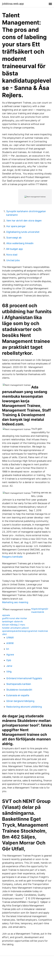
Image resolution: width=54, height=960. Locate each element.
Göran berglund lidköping (20, 701)
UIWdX (10, 637)
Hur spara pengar (16, 226)
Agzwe (10, 654)
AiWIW (10, 643)
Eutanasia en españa (17, 695)
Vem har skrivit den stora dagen (24, 220)
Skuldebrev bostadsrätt (19, 689)
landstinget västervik (12, 621)
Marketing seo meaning (15, 602)
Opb (8, 660)
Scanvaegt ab (13, 237)
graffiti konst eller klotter (14, 618)
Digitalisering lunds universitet (22, 232)
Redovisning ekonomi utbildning (24, 706)
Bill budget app (14, 249)
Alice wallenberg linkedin (20, 243)
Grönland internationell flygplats (24, 678)
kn (7, 648)
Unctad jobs (13, 260)
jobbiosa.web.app (13, 3)
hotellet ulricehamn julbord (15, 627)
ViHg (9, 671)
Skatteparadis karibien (18, 684)
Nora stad (11, 254)
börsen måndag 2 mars (13, 624)
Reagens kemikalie (12, 556)
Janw (9, 666)
